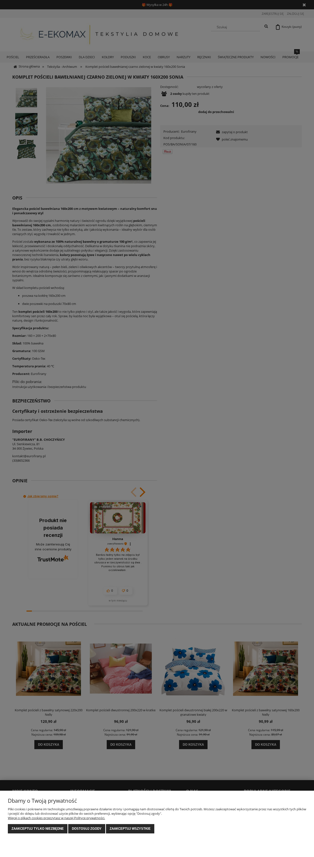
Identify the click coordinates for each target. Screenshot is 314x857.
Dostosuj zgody (87, 828)
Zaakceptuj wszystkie (130, 828)
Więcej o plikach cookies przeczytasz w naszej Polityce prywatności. (56, 818)
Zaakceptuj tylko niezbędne (38, 828)
